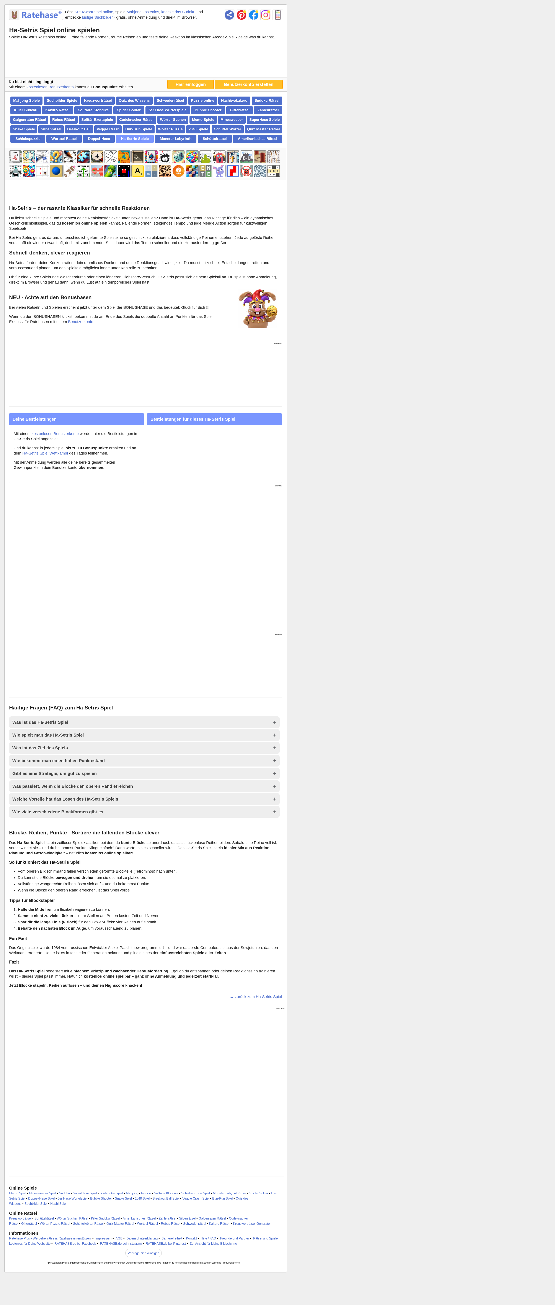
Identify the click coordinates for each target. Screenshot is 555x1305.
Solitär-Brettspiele (97, 120)
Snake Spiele (24, 129)
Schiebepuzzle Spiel (195, 1193)
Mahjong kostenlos (143, 12)
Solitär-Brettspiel (111, 1193)
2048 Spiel (142, 1198)
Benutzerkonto (80, 322)
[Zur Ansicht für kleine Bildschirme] (278, 15)
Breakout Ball (79, 129)
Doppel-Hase (99, 139)
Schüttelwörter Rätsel (88, 1223)
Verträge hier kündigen (143, 1253)
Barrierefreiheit (172, 1238)
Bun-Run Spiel (222, 1198)
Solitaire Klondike (93, 110)
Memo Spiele (203, 120)
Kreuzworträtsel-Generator (252, 1223)
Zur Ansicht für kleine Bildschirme (213, 1243)
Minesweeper (231, 120)
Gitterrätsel (240, 110)
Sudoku (64, 1193)
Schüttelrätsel (215, 139)
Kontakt (191, 1238)
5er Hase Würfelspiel (72, 1198)
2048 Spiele (198, 129)
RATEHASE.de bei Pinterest (166, 1243)
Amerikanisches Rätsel (257, 139)
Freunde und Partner (234, 1238)
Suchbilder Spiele (62, 100)
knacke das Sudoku (178, 12)
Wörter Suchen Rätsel (72, 1218)
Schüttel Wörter (227, 129)
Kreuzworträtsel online (94, 12)
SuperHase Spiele (264, 120)
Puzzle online (202, 100)
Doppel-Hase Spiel (41, 1198)
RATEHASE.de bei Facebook (75, 1243)
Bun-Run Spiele (138, 129)
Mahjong (132, 1193)
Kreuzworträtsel (98, 100)
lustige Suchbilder (97, 17)
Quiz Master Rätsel (263, 129)
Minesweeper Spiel (42, 1193)
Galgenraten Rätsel (29, 120)
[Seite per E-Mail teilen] (229, 15)
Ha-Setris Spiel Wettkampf (45, 453)
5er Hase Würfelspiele (167, 110)
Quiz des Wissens (134, 100)
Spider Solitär (129, 110)
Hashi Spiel (58, 1203)
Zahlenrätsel (268, 110)
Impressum (103, 1238)
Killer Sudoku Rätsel (105, 1218)
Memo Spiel (17, 1193)
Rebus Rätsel (63, 120)
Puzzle (146, 1193)
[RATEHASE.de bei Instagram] (265, 15)
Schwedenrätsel (170, 100)
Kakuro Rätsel (57, 110)
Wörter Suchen (173, 120)
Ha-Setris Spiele (135, 139)
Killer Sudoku (25, 110)
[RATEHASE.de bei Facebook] (253, 15)
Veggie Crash (108, 129)
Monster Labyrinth (175, 139)
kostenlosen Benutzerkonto (50, 87)
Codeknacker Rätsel (136, 120)
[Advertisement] (145, 59)
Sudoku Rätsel (267, 100)
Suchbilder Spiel (35, 1203)
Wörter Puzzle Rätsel (55, 1223)
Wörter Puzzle (170, 129)
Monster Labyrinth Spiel (229, 1193)
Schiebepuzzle (27, 139)
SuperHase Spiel (85, 1193)
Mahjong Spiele (26, 100)
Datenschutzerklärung (142, 1238)
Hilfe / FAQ (208, 1238)
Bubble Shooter (208, 110)
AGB (119, 1238)
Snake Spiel (123, 1198)
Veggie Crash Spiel (195, 1198)
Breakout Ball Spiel (166, 1198)
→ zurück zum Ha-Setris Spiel (256, 997)
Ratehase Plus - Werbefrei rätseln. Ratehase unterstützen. (50, 1238)
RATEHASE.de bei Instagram (121, 1243)
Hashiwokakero (234, 100)
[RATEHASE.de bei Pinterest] (241, 15)
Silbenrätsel (51, 129)
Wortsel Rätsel (64, 139)
